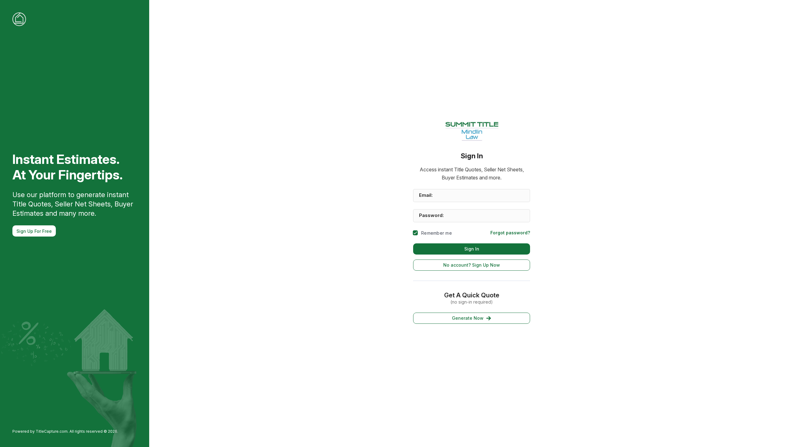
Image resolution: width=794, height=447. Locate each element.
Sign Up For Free (34, 231)
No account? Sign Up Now (471, 265)
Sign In (471, 248)
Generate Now (468, 318)
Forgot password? (510, 232)
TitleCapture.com (52, 431)
